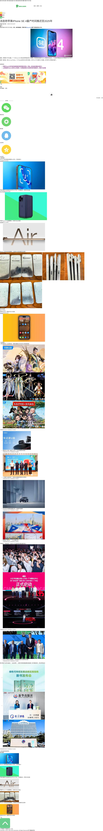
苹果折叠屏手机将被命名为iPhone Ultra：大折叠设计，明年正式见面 (15, 190)
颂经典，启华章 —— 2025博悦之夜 (10, 540)
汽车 (28, 0)
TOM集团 (2, 828)
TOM (1, 429)
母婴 (17, 0)
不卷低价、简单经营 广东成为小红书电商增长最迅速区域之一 (13, 543)
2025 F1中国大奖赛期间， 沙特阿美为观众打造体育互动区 (15, 659)
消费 (26, 0)
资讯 (3, 0)
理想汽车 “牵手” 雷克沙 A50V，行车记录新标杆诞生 (14, 450)
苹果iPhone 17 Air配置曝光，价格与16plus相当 (10, 220)
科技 (30, 0)
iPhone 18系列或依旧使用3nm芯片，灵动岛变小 (10, 159)
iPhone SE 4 (29, 27)
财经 (21, 0)
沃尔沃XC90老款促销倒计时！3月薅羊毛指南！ (13, 508)
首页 (1, 0)
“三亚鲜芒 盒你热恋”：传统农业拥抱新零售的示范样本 (14, 477)
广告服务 (6, 828)
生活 (14, 0)
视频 (19, 0)
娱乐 (5, 0)
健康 (23, 0)
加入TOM (11, 828)
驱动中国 (4, 23)
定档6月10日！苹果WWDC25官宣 (7, 311)
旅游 (12, 0)
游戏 (10, 0)
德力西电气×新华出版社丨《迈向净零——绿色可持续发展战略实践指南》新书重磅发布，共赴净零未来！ (23, 663)
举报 (1, 86)
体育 (8, 0)
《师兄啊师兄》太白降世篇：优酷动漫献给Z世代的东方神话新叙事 (14, 343)
